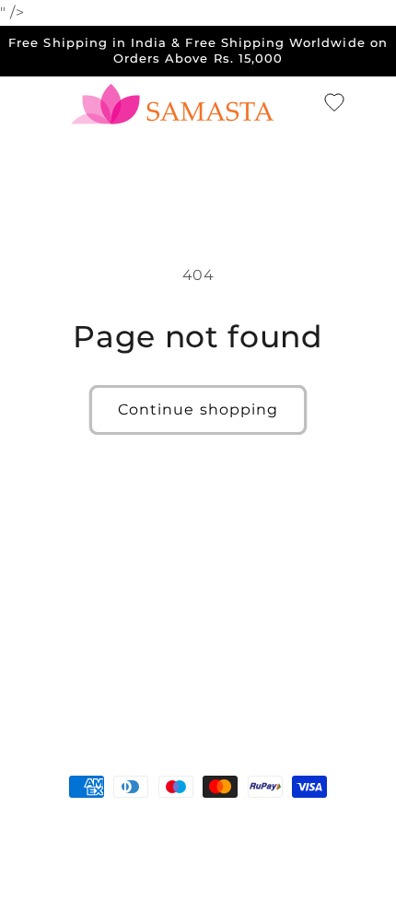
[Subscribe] (337, 697)
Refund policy (329, 826)
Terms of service (260, 854)
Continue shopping (198, 409)
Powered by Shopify (205, 826)
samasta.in (107, 826)
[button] (302, 103)
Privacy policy (147, 854)
